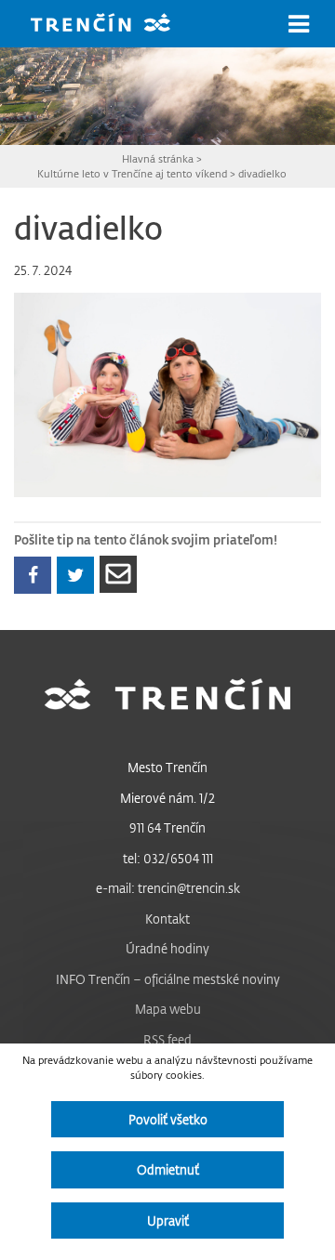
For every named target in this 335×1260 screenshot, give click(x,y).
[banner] (114, 24)
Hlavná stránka (158, 158)
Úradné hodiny (167, 948)
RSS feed (167, 1039)
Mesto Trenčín (167, 767)
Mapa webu (168, 1009)
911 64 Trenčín (167, 827)
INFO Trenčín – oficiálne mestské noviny (168, 979)
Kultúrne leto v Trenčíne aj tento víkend (132, 173)
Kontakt (167, 918)
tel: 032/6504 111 (168, 858)
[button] (298, 24)
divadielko (262, 173)
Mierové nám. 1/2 (167, 798)
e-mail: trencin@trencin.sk (168, 888)
